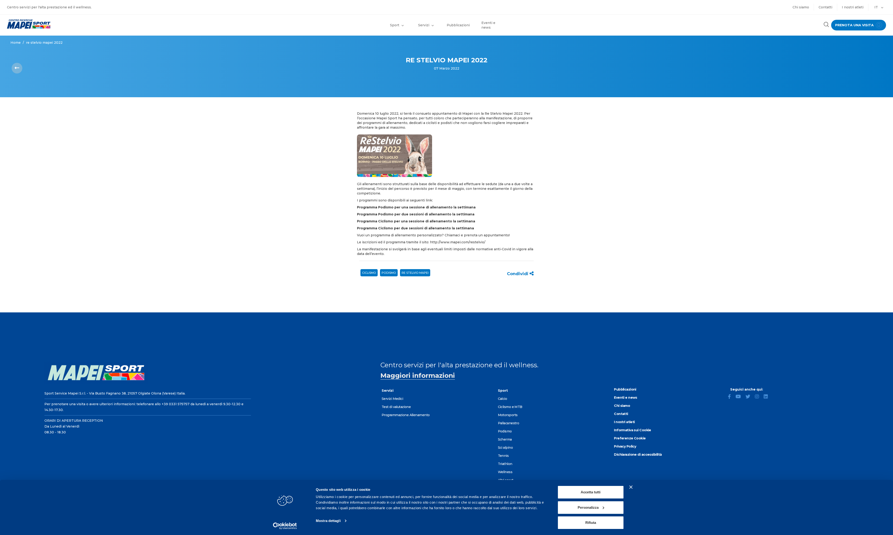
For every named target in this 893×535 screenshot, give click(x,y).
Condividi (518, 273)
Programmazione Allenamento (406, 415)
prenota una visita (855, 25)
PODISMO (389, 272)
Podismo (505, 431)
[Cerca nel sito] (826, 25)
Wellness (505, 472)
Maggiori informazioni (417, 375)
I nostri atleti (852, 7)
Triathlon (505, 464)
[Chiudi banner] (631, 487)
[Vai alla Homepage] (111, 24)
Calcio (502, 399)
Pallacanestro (508, 423)
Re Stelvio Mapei (415, 272)
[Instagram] (759, 397)
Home (15, 42)
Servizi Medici (392, 399)
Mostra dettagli (328, 521)
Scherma (505, 439)
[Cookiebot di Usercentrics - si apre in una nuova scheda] (285, 525)
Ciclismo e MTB (510, 407)
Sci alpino (505, 447)
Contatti (825, 7)
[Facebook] (731, 397)
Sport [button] (394, 25)
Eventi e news (488, 25)
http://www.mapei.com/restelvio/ (457, 242)
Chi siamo (801, 7)
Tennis (503, 456)
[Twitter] (750, 397)
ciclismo (369, 272)
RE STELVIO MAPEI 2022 (44, 42)
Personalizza (588, 507)
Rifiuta (590, 523)
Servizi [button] (423, 25)
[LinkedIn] (768, 397)
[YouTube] (740, 397)
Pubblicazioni (458, 25)
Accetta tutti (590, 492)
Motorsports (508, 415)
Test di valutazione (396, 407)
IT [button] (876, 7)
